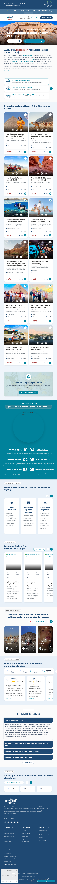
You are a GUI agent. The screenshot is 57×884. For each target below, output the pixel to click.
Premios (41, 837)
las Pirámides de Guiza (14, 61)
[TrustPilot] (26, 3)
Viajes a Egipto (8, 830)
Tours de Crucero (8, 839)
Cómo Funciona (26, 833)
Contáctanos (25, 830)
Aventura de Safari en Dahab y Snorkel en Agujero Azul (41, 136)
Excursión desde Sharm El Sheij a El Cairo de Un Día (15, 135)
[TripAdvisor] (24, 3)
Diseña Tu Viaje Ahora (29, 392)
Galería (23, 873)
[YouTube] (22, 3)
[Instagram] (20, 3)
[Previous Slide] (51, 85)
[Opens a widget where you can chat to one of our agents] (9, 876)
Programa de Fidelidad (32, 873)
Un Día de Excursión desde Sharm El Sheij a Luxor (40, 306)
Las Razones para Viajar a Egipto (31, 584)
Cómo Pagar (25, 836)
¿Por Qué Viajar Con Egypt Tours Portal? (28, 406)
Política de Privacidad (9, 859)
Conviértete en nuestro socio (14, 782)
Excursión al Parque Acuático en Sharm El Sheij (40, 221)
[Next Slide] (51, 549)
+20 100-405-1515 (10, 3)
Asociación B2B (25, 841)
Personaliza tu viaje (14, 41)
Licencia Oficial (7, 861)
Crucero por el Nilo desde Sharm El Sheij (40, 348)
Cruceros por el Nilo (9, 833)
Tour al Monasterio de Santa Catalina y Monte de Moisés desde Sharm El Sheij (16, 264)
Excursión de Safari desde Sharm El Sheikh (15, 179)
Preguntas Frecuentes (27, 839)
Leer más (6, 71)
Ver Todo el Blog (39, 549)
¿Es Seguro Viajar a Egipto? (13, 583)
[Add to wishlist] (25, 114)
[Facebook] (5, 822)
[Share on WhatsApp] (17, 650)
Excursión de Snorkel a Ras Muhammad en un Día (15, 221)
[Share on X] (17, 646)
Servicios (41, 843)
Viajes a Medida (46, 17)
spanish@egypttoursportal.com (13, 5)
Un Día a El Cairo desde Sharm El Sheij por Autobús (15, 306)
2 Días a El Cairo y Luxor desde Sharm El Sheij (14, 348)
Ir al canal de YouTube (37, 621)
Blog (19, 873)
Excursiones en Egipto (18, 29)
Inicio (8, 29)
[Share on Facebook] (17, 643)
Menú (36, 17)
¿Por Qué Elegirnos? (44, 835)
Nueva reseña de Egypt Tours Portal (26, 643)
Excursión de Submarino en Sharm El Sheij (40, 263)
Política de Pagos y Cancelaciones (8, 852)
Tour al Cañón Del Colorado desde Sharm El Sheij (41, 179)
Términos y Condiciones (10, 856)
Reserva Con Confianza (28, 403)
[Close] (51, 12)
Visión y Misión (42, 840)
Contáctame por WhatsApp (35, 41)
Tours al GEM (7, 841)
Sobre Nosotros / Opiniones (43, 831)
